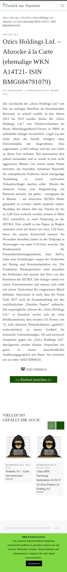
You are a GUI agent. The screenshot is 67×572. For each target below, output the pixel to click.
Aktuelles (26, 17)
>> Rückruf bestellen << (33, 379)
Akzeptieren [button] (34, 563)
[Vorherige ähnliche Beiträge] (52, 425)
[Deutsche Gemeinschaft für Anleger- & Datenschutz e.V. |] (21, 5)
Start (5, 17)
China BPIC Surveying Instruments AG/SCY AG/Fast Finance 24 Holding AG (48, 480)
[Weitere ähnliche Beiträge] (60, 425)
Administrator (15, 90)
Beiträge (14, 17)
